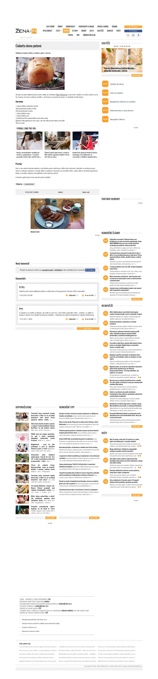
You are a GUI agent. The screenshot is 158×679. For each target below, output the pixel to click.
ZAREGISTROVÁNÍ (47, 270)
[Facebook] (138, 35)
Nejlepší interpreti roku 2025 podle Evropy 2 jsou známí (37, 661)
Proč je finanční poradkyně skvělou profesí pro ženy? (36, 657)
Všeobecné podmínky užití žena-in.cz (34, 619)
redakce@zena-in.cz (65, 603)
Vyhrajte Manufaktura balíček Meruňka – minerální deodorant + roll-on (120, 69)
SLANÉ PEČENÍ (29, 184)
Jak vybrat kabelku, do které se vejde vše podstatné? (36, 654)
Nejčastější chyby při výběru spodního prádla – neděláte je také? (78, 654)
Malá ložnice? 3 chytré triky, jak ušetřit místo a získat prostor (117, 661)
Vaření (66, 30)
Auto (92, 30)
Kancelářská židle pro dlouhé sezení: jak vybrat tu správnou (78, 657)
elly (88, 192)
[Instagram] (133, 35)
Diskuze (110, 30)
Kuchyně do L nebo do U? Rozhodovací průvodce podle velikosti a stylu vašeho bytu (117, 650)
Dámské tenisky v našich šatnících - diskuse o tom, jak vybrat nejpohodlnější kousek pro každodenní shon (78, 650)
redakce (46, 601)
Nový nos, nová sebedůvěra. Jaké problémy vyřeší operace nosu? (117, 647)
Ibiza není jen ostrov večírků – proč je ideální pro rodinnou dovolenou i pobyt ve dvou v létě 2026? (38, 650)
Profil (70, 35)
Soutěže (100, 30)
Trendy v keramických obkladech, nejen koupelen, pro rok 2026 (117, 654)
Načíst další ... (88, 328)
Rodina (114, 26)
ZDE (49, 599)
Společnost (47, 30)
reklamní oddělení (67, 610)
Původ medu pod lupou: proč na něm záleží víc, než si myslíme (117, 657)
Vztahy (75, 30)
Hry (78, 35)
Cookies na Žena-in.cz (29, 627)
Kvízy (119, 30)
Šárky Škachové (61, 94)
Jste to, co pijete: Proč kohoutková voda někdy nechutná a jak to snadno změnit (78, 661)
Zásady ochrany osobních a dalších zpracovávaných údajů (40, 623)
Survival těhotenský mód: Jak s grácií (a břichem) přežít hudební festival (38, 647)
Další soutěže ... (137, 75)
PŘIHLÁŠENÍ (58, 270)
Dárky (60, 26)
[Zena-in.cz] (27, 31)
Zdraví (83, 30)
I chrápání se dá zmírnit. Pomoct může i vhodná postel (77, 647)
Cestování (50, 26)
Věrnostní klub (89, 35)
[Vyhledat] (128, 35)
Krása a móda (102, 26)
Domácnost (70, 26)
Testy (58, 30)
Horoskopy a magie (86, 26)
